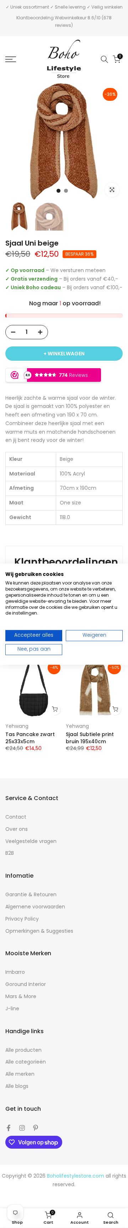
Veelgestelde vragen (31, 841)
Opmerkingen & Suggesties (39, 931)
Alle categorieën (25, 1062)
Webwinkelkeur (70, 18)
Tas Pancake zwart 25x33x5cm (30, 737)
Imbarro (15, 972)
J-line (12, 1008)
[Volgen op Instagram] (22, 1128)
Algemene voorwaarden (35, 906)
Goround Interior (25, 984)
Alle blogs (16, 1086)
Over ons (16, 829)
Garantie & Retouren (31, 894)
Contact (15, 817)
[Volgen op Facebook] (8, 1128)
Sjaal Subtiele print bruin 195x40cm (90, 737)
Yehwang (16, 726)
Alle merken (19, 1074)
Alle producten (23, 1050)
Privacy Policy (22, 919)
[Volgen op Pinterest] (35, 1128)
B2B (9, 853)
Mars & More (20, 996)
